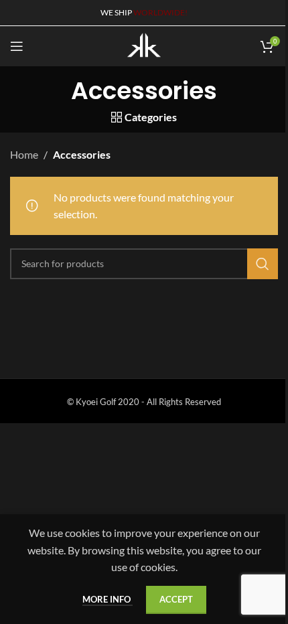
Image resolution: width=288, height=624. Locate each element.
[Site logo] (144, 44)
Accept (176, 599)
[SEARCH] (262, 263)
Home (24, 154)
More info (107, 599)
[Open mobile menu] (16, 46)
